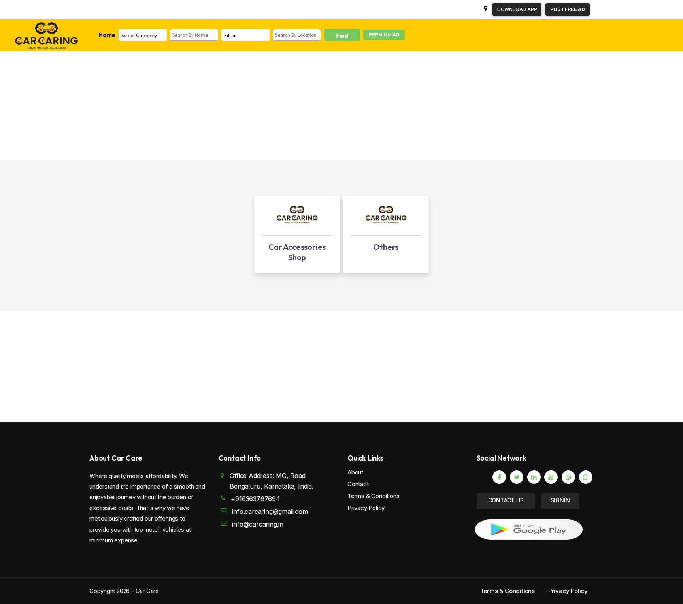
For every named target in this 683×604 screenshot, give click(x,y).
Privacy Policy (366, 508)
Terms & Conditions (373, 496)
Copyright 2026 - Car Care (124, 591)
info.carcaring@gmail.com (270, 511)
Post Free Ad (567, 9)
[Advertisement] (326, 105)
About (355, 472)
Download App (517, 9)
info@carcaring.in (257, 524)
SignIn (560, 500)
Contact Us (506, 500)
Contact (358, 484)
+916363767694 (255, 499)
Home (106, 35)
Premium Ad (384, 35)
